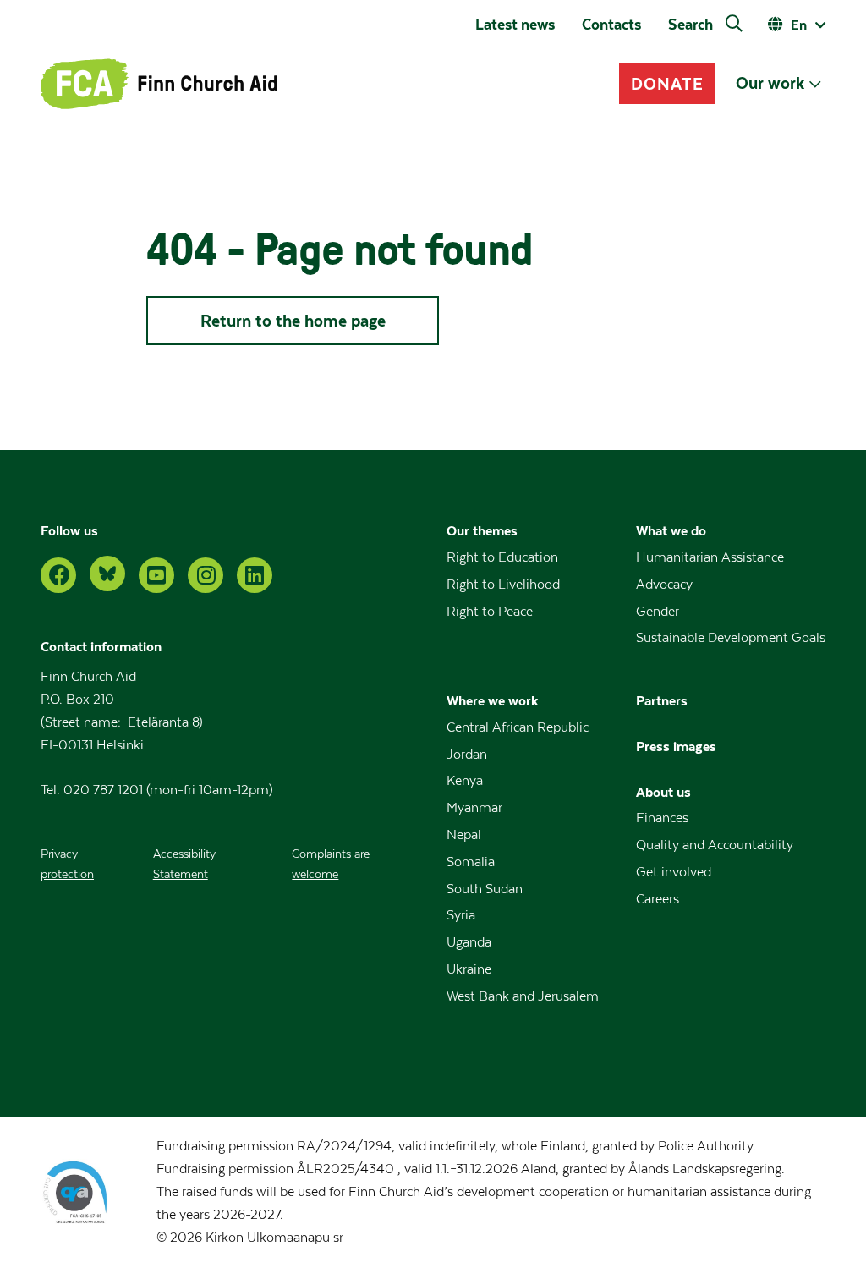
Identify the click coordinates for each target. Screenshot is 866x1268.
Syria (461, 915)
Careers (657, 899)
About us (663, 791)
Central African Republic (518, 727)
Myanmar (474, 807)
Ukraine (469, 969)
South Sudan (485, 889)
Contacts (611, 24)
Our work (770, 83)
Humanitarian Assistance (710, 557)
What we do (671, 530)
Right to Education (502, 557)
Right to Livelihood (503, 584)
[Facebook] (58, 575)
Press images (676, 746)
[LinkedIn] (254, 575)
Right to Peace (490, 611)
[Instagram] (205, 575)
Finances (662, 818)
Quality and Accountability (714, 845)
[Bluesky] (107, 573)
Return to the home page (293, 320)
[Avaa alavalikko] (814, 84)
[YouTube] (156, 575)
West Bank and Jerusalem (523, 996)
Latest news (515, 24)
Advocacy (664, 584)
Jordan (467, 754)
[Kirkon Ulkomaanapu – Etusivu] (159, 83)
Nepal (464, 835)
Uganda (469, 942)
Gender (657, 611)
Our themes (482, 530)
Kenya (465, 780)
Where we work (492, 700)
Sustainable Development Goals (730, 637)
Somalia (471, 862)
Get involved (673, 872)
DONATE (667, 83)
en (799, 24)
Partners (662, 700)
